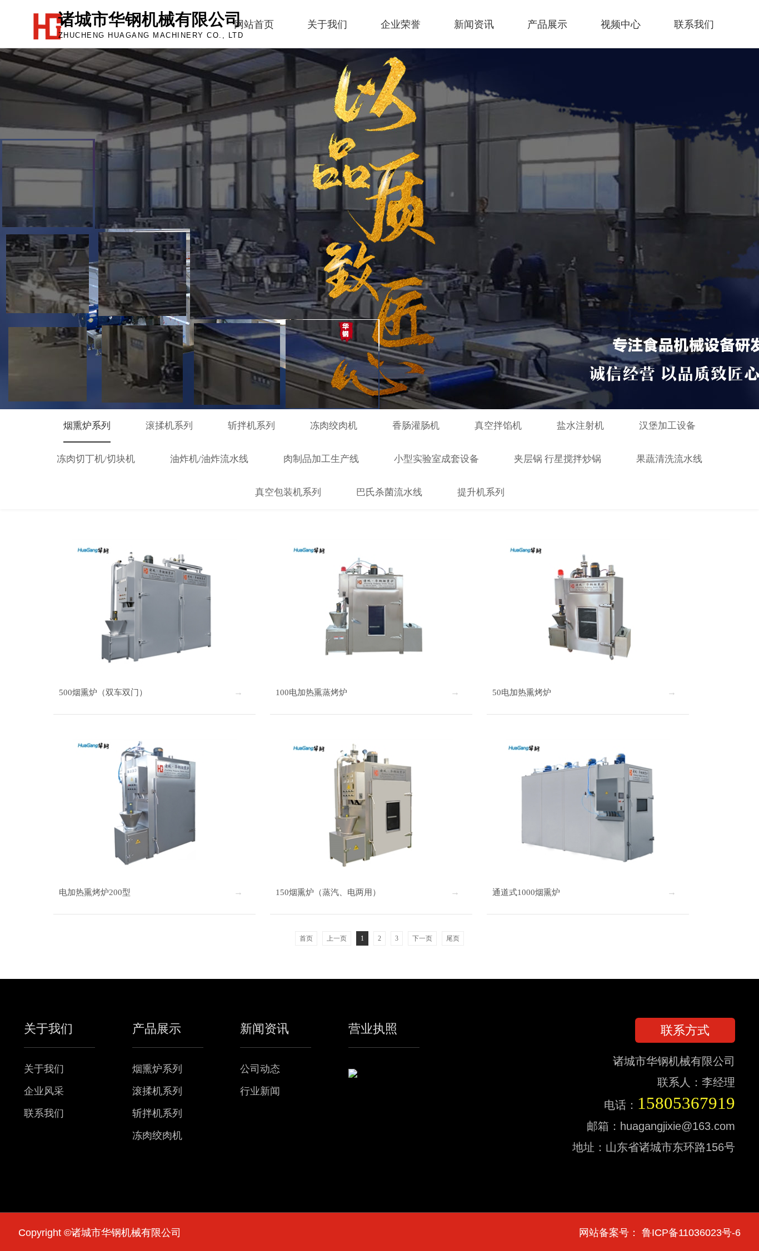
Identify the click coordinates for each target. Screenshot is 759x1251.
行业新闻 (260, 1091)
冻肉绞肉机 (157, 1135)
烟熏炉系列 (157, 1068)
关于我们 (44, 1068)
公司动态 (260, 1068)
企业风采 (44, 1091)
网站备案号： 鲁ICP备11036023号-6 (660, 1232)
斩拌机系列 (157, 1113)
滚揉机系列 (157, 1091)
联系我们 (44, 1113)
